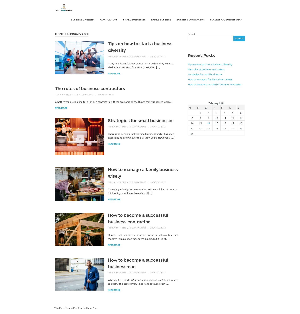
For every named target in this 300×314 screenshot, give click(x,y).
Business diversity (83, 19)
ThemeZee (91, 307)
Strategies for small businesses (140, 120)
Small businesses (134, 19)
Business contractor (190, 19)
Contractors (109, 19)
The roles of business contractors (90, 88)
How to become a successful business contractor (214, 84)
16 (208, 123)
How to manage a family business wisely (210, 79)
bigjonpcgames (138, 56)
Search (191, 33)
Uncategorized (158, 56)
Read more (114, 73)
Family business (161, 19)
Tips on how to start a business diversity (210, 64)
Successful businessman (226, 19)
